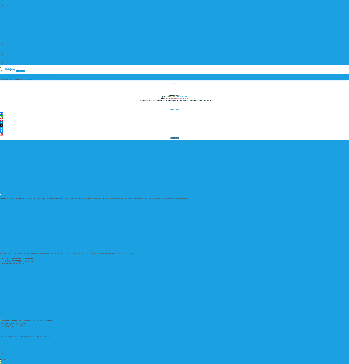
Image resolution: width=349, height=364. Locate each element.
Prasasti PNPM (5, 203)
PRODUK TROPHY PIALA (15, 56)
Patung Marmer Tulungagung (9, 245)
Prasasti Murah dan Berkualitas (9, 213)
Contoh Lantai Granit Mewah (9, 154)
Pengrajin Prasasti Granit (7, 239)
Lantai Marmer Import (7, 142)
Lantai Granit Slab (5, 157)
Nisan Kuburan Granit (6, 219)
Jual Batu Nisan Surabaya (8, 216)
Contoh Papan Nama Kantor (9, 237)
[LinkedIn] (174, 122)
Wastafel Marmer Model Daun (9, 177)
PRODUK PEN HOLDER (15, 49)
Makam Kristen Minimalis (8, 271)
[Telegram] (174, 128)
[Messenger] (174, 131)
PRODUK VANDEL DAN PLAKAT (17, 57)
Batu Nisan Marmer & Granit (9, 223)
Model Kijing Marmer (6, 276)
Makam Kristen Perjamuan (8, 292)
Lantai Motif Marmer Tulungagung (11, 162)
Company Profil (12, 13)
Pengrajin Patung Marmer (8, 244)
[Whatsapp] (174, 361)
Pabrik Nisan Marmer (6, 218)
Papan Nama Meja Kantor (8, 234)
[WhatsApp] (174, 116)
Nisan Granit (4, 310)
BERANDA (7, 4)
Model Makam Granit (6, 305)
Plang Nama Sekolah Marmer (9, 236)
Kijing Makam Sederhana (8, 286)
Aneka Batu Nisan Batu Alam (9, 227)
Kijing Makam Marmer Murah (9, 274)
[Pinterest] (174, 119)
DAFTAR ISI (7, 64)
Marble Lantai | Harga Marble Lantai (11, 152)
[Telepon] (174, 363)
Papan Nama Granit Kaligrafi (9, 241)
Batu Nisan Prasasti (6, 214)
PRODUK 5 (7, 54)
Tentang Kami (11, 7)
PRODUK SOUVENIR (14, 53)
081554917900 (10, 69)
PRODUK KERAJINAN (14, 23)
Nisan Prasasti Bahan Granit (8, 211)
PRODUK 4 (7, 44)
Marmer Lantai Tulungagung (9, 147)
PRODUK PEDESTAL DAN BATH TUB (19, 48)
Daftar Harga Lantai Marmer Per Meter (12, 141)
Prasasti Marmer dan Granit (8, 206)
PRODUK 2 (7, 25)
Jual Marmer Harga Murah (8, 149)
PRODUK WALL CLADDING (16, 59)
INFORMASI (8, 5)
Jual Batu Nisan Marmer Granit (9, 221)
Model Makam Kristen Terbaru (9, 299)
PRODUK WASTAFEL (14, 61)
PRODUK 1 (7, 15)
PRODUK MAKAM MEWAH (16, 30)
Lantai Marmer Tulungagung (9, 155)
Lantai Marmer (4, 144)
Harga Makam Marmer (7, 273)
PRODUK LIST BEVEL (14, 28)
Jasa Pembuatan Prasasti (8, 201)
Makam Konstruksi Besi (7, 302)
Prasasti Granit (4, 181)
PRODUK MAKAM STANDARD (17, 31)
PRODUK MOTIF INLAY (14, 41)
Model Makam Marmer (7, 269)
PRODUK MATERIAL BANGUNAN (18, 36)
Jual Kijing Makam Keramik (8, 282)
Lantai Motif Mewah (6, 160)
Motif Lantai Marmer (6, 163)
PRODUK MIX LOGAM (14, 40)
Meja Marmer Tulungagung (8, 167)
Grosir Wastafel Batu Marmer (9, 175)
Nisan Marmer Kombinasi (8, 226)
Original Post (174, 137)
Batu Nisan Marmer (6, 224)
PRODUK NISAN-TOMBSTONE (17, 43)
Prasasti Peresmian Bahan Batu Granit (12, 185)
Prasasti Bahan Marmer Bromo (10, 205)
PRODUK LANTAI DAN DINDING (18, 26)
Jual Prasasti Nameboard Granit (10, 231)
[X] (174, 125)
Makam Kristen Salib (6, 289)
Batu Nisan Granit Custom (8, 312)
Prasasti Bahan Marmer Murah (9, 200)
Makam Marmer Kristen (7, 287)
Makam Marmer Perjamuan (9, 294)
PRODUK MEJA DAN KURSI (16, 38)
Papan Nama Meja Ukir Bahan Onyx (11, 232)
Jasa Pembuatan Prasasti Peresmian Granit (13, 183)
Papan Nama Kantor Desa (8, 229)
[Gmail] (174, 134)
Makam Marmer (5, 296)
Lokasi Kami (11, 12)
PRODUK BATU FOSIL (14, 18)
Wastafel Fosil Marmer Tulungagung (11, 180)
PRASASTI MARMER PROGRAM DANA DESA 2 (29, 75)
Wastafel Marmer (5, 170)
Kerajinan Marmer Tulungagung (10, 173)
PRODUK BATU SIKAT (14, 22)
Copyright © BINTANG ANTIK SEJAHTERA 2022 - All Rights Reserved (22, 329)
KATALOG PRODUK (10, 62)
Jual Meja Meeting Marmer (8, 247)
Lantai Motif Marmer (6, 159)
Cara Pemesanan (12, 8)
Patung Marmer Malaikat (8, 242)
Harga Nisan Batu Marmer (8, 314)
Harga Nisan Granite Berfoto (9, 279)
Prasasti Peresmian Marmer (9, 186)
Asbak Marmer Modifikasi (8, 168)
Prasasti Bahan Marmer (7, 188)
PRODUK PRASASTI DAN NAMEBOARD (20, 51)
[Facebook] (174, 113)
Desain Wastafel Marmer (8, 172)
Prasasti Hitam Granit (6, 210)
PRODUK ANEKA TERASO (15, 17)
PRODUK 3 (7, 35)
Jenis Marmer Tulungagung (9, 165)
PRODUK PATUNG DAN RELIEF (17, 46)
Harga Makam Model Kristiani (9, 284)
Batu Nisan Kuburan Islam (8, 307)
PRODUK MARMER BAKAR (16, 33)
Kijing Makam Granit (6, 291)
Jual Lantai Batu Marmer (8, 150)
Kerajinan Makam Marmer (8, 278)
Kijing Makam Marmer (7, 266)
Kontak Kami (11, 10)
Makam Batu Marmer (7, 281)
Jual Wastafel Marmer (7, 178)
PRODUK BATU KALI (14, 20)
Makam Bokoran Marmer (8, 268)
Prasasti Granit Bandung (7, 208)
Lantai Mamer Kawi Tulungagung (10, 145)
